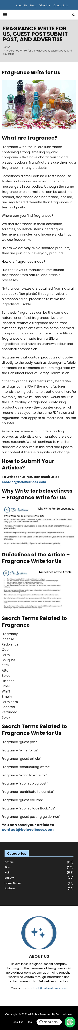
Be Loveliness (64, 1014)
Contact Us (61, 5)
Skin (7, 867)
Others (9, 862)
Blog (33, 5)
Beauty (9, 878)
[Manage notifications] (69, 1022)
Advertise (44, 5)
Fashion (10, 888)
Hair (7, 872)
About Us (21, 5)
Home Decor (13, 883)
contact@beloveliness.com (24, 482)
